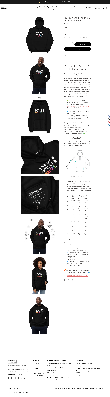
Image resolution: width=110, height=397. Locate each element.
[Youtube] (11, 378)
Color (65, 27)
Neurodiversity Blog (52, 379)
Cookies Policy (85, 388)
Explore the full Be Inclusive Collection (77, 275)
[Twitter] (21, 378)
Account (97, 8)
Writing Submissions (82, 375)
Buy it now (77, 49)
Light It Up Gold (51, 370)
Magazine (38, 7)
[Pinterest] (18, 378)
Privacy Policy (67, 388)
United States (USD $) (12, 388)
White (70, 30)
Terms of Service (38, 371)
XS (64, 37)
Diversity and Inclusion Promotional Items (88, 368)
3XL (80, 37)
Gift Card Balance (38, 375)
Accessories (67, 7)
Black (65, 30)
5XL (84, 37)
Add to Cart (83, 44)
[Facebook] (8, 378)
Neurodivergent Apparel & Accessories (58, 377)
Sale (31, 7)
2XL (77, 37)
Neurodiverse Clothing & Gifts (55, 368)
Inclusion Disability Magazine (84, 363)
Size (65, 34)
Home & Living (56, 7)
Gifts (54, 10)
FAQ (34, 366)
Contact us (36, 368)
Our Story (36, 363)
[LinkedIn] (24, 378)
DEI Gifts (78, 366)
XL (74, 37)
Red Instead (50, 372)
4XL (87, 37)
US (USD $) (88, 8)
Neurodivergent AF (52, 375)
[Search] (102, 8)
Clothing (46, 7)
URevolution (14, 392)
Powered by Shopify (23, 392)
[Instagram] (15, 378)
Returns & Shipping (38, 373)
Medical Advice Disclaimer (96, 388)
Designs (76, 7)
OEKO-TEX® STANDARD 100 (81, 106)
